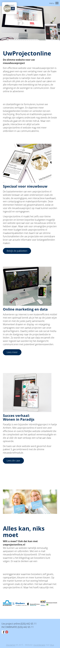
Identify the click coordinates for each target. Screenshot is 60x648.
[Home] (9, 8)
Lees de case (13, 460)
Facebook (3, 632)
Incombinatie (39, 644)
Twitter (6, 632)
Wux (52, 644)
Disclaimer (11, 644)
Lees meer (12, 352)
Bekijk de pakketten (17, 250)
